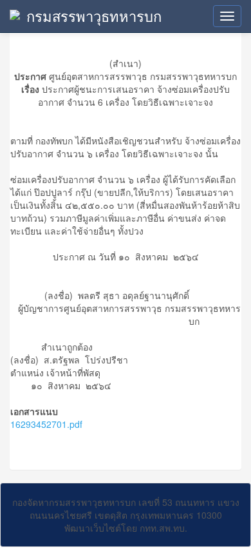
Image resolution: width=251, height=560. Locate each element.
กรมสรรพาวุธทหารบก (94, 16)
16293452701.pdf (46, 424)
